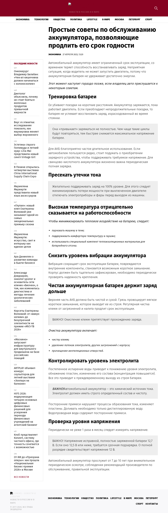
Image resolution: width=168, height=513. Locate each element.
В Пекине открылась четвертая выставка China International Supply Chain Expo (26, 171)
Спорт (148, 19)
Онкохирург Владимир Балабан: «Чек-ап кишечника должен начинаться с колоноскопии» (26, 77)
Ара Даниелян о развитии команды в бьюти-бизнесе (26, 259)
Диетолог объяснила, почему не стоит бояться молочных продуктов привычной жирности (26, 103)
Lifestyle (92, 19)
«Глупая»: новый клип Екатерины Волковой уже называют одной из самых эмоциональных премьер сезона (26, 215)
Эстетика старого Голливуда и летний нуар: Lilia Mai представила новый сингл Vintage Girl (26, 151)
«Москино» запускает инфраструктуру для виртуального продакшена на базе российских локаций (26, 349)
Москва (119, 19)
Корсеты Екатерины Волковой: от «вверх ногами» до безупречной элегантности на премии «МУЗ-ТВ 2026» (26, 320)
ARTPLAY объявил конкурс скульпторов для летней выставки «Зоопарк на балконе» (24, 375)
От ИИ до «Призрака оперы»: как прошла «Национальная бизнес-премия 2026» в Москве (26, 463)
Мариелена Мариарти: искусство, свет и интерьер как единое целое (24, 240)
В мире (106, 19)
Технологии (41, 19)
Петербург (134, 19)
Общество (59, 19)
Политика (76, 19)
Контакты (152, 503)
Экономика (22, 19)
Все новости (21, 477)
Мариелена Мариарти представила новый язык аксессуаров (26, 191)
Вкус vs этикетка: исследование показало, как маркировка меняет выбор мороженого (26, 128)
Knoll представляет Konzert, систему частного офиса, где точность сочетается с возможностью (26, 441)
